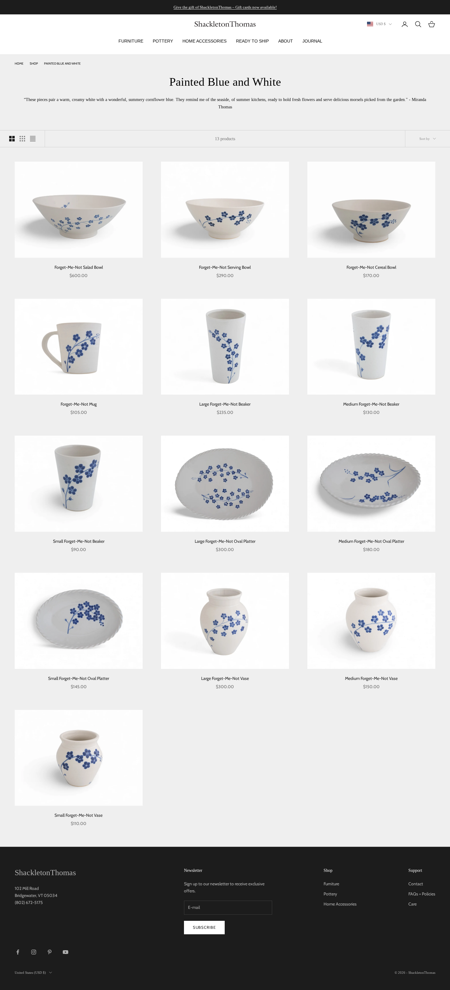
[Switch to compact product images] (33, 138)
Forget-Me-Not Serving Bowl (225, 267)
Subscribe (204, 927)
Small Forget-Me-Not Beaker (78, 541)
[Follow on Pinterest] (50, 952)
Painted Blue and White (62, 64)
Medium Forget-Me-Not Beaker (371, 404)
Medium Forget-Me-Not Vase (371, 678)
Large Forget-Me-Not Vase (225, 678)
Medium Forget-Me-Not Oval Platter (371, 541)
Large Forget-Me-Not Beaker (224, 404)
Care (412, 904)
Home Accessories (340, 904)
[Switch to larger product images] (12, 138)
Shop (34, 64)
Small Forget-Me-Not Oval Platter (78, 678)
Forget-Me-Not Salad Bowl (78, 267)
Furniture (331, 884)
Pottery (330, 894)
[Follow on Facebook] (18, 952)
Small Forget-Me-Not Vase (78, 815)
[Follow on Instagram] (34, 952)
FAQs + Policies (421, 894)
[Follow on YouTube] (65, 952)
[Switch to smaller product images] (22, 138)
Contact (415, 884)
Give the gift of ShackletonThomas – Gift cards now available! (225, 7)
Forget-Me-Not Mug (79, 404)
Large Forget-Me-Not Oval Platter (225, 541)
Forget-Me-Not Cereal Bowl (371, 267)
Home (19, 64)
